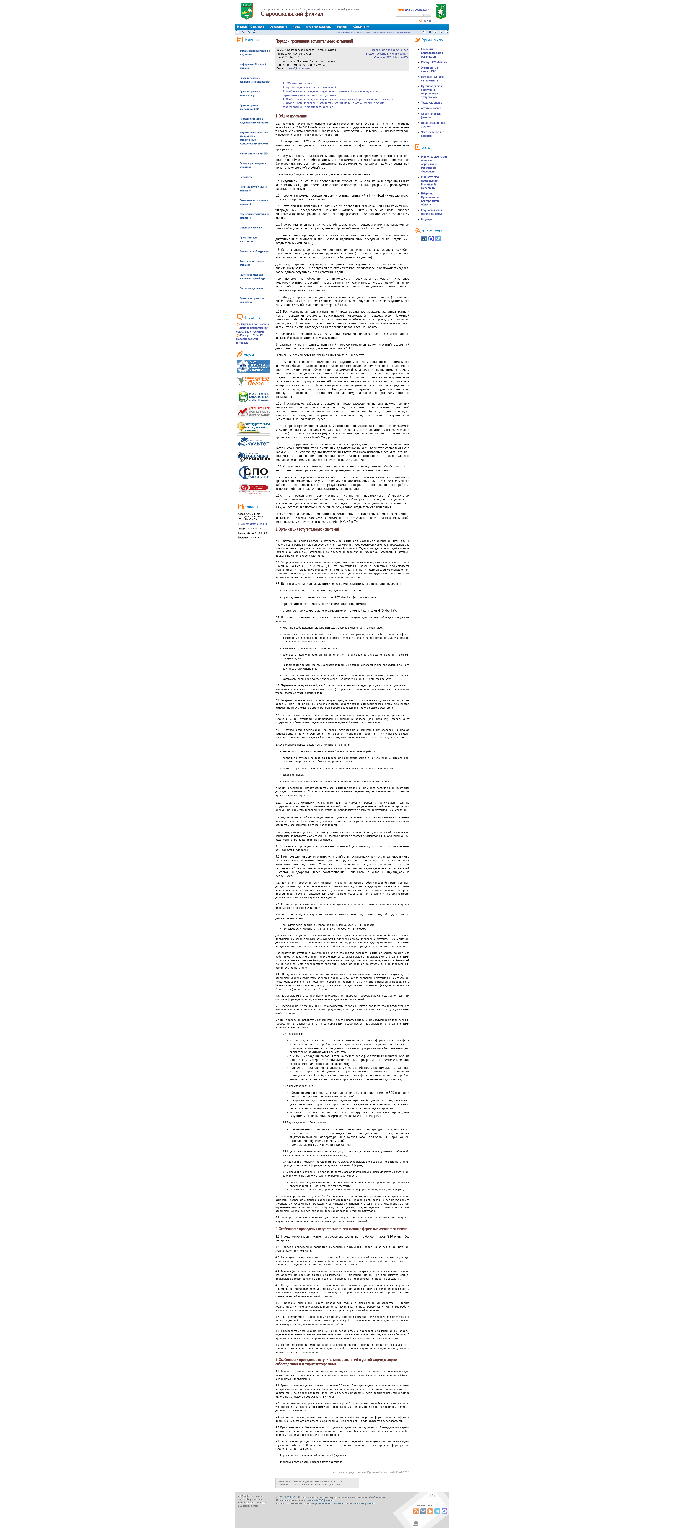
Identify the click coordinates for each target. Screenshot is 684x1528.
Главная (242, 26)
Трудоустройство (431, 102)
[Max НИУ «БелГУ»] (445, 1514)
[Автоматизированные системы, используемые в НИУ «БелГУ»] (429, 32)
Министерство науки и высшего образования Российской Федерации (434, 164)
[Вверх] (416, 1526)
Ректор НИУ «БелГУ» (434, 62)
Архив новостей (431, 108)
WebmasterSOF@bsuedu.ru (321, 1500)
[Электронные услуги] (435, 32)
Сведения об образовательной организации (432, 53)
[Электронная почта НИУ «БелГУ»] (441, 32)
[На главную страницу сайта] (243, 32)
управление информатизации (330, 1503)
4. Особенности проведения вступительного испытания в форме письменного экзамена (338, 99)
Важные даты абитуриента (254, 251)
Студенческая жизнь (319, 26)
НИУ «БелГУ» (290, 1497)
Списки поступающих (251, 288)
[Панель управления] (254, 32)
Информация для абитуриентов (388, 50)
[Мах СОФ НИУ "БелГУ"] (431, 240)
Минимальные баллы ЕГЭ (254, 153)
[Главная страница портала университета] (237, 32)
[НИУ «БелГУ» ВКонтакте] (423, 1514)
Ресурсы (342, 26)
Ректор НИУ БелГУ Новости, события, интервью (249, 339)
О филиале (257, 26)
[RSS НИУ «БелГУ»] (416, 1514)
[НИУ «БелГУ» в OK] (430, 1514)
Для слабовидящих (417, 9)
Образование (278, 26)
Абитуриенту (361, 26)
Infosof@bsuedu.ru (298, 68)
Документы (246, 177)
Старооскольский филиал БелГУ (347, 33)
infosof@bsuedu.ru (255, 524)
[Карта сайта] (248, 32)
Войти (427, 20)
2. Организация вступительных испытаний (309, 87)
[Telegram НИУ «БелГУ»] (437, 1514)
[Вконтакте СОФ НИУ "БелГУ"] (424, 240)
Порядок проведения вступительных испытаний (391, 33)
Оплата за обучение (251, 227)
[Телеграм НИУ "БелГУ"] (438, 240)
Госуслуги (427, 219)
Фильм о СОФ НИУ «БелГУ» (391, 57)
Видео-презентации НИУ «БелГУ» (387, 53)
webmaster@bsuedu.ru (364, 1503)
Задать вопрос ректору (254, 324)
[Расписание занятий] (424, 32)
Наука (297, 26)
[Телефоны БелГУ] (446, 32)
